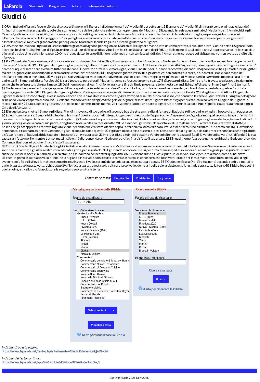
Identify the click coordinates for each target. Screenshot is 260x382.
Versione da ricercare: (150, 210)
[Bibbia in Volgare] (102, 254)
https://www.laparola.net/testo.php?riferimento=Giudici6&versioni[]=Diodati (55, 351)
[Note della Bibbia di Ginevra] (102, 277)
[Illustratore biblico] (102, 288)
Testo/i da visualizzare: (89, 210)
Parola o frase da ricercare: (153, 197)
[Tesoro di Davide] (102, 294)
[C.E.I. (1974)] (102, 220)
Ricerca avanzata (160, 270)
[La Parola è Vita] (102, 234)
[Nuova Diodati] (102, 224)
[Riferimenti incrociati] (102, 298)
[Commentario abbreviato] (102, 271)
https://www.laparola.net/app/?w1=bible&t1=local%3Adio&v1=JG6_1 (51, 362)
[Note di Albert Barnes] (102, 274)
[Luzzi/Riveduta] (102, 237)
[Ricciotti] (102, 240)
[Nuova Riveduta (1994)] (102, 230)
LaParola (13, 6)
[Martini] (102, 247)
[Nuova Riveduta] (102, 217)
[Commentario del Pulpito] (102, 284)
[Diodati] (102, 251)
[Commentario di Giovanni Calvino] (102, 267)
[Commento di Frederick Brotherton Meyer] (102, 291)
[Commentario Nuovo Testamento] (102, 264)
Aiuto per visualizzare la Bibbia (103, 335)
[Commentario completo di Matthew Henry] (102, 261)
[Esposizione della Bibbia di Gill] (102, 281)
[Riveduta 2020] (102, 227)
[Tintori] (102, 244)
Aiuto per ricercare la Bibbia (163, 289)
